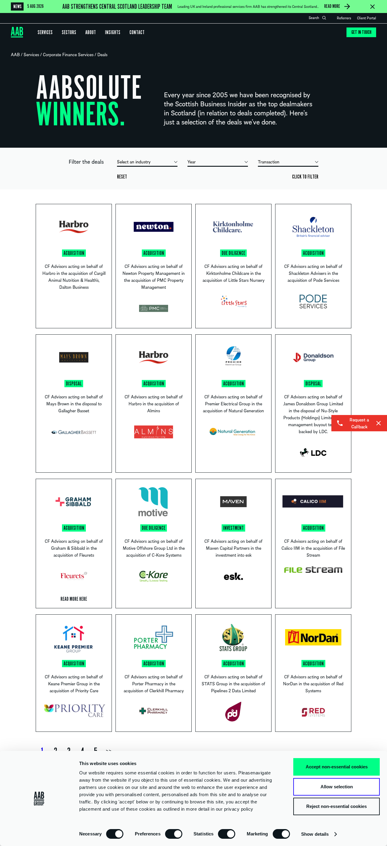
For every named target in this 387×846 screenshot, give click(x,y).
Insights (112, 32)
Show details (315, 834)
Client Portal (366, 18)
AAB (15, 54)
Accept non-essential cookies (337, 766)
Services (45, 32)
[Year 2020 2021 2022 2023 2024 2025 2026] (217, 162)
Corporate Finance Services (68, 54)
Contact (137, 32)
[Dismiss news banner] (372, 6)
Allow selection (336, 786)
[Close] (378, 423)
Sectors (69, 32)
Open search (324, 18)
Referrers (344, 18)
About (90, 32)
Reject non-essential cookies (336, 806)
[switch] (173, 833)
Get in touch (361, 32)
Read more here (73, 599)
